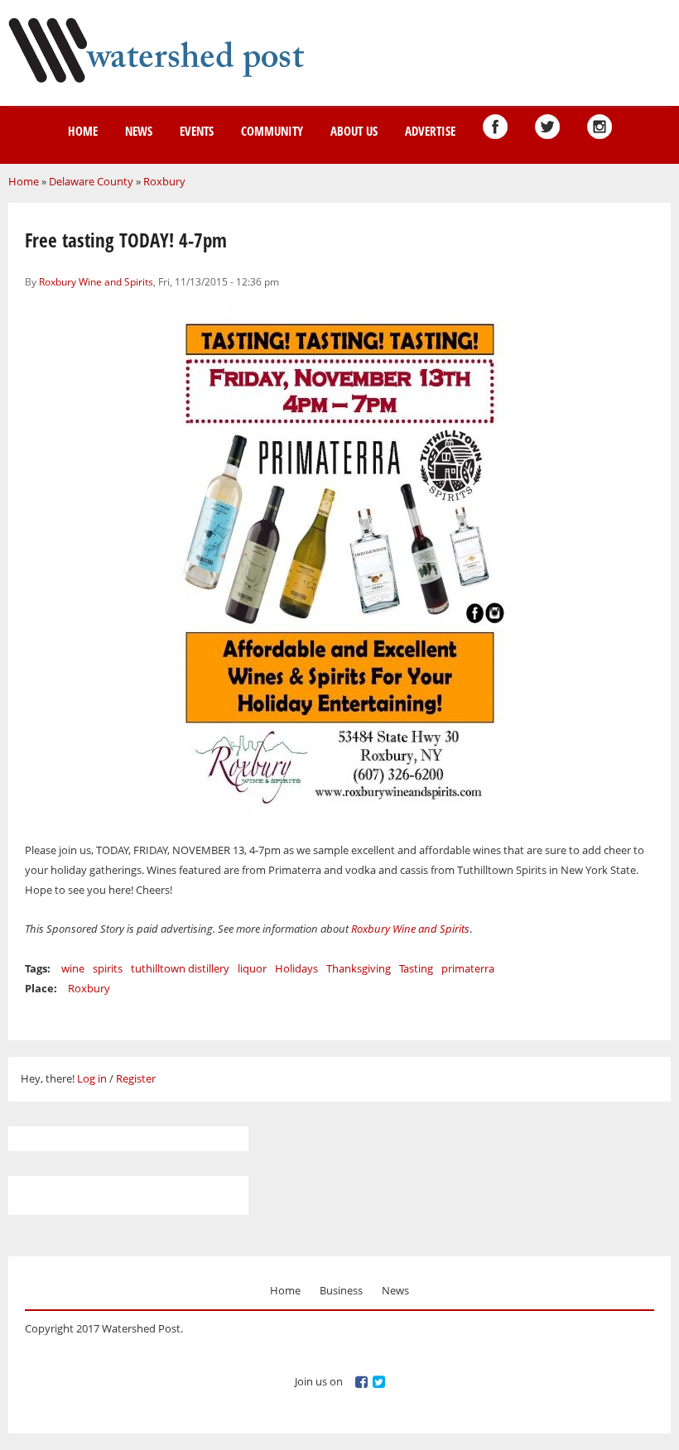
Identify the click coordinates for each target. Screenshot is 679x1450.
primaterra (467, 968)
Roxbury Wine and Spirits (96, 281)
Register (136, 1078)
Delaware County (91, 181)
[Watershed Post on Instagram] (599, 126)
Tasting (416, 968)
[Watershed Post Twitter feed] (547, 126)
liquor (252, 968)
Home (83, 130)
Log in (92, 1078)
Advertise (430, 130)
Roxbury (164, 181)
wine (72, 968)
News (138, 130)
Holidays (296, 968)
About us (354, 130)
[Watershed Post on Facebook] (495, 126)
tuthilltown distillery (180, 968)
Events (197, 130)
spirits (108, 968)
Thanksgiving (358, 968)
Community (272, 130)
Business (341, 1290)
